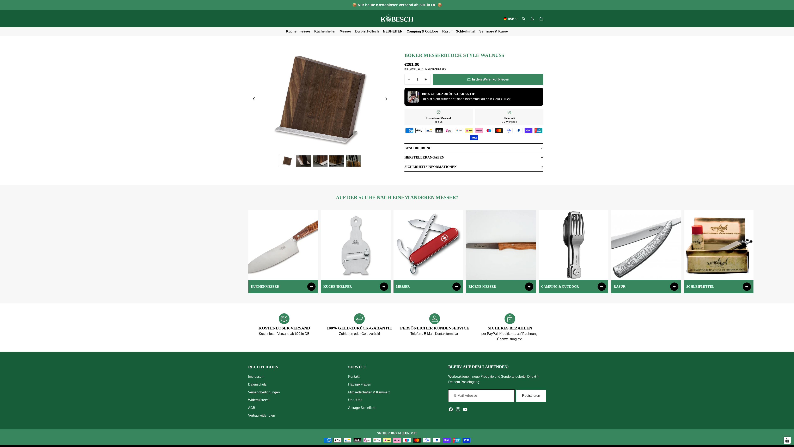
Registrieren (531, 396)
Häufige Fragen (359, 384)
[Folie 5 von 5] (353, 161)
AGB (251, 408)
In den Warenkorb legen (490, 79)
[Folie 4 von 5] (336, 161)
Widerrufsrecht (258, 400)
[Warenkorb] (541, 18)
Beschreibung (418, 148)
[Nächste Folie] (387, 99)
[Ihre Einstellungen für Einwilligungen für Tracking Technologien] (787, 440)
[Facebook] (450, 409)
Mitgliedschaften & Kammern (369, 392)
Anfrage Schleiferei (362, 408)
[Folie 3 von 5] (320, 161)
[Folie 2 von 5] (303, 161)
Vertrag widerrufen (261, 415)
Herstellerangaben (424, 157)
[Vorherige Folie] (252, 99)
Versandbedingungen (264, 392)
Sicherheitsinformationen (430, 166)
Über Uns (355, 400)
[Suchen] (523, 18)
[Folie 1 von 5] (287, 161)
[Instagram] (458, 409)
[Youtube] (465, 409)
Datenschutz (257, 384)
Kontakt (353, 377)
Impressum (256, 377)
